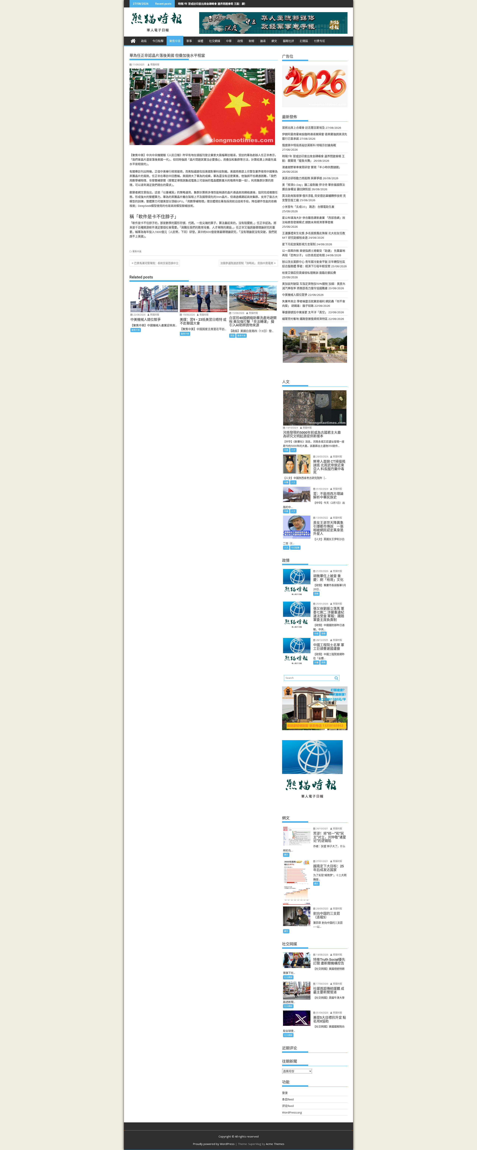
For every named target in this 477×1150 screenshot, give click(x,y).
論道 (263, 41)
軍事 (189, 41)
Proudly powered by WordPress (214, 1144)
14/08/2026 (322, 954)
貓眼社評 (288, 41)
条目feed (288, 1099)
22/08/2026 (139, 314)
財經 (251, 41)
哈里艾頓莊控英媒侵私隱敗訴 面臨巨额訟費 (309, 272)
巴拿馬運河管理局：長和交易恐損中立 (156, 263)
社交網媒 (214, 41)
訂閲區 (304, 41)
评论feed (288, 1106)
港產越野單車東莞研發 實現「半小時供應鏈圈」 (235, 3)
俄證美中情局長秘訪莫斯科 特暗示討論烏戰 (309, 145)
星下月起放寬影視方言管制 (299, 244)
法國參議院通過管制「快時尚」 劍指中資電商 (246, 263)
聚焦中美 (175, 41)
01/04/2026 (322, 1012)
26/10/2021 (322, 828)
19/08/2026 (188, 314)
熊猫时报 (154, 64)
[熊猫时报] (133, 40)
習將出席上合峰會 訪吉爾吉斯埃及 (303, 127)
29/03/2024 (322, 456)
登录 (285, 1093)
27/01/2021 (322, 861)
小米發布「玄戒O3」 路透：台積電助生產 (308, 206)
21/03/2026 (322, 571)
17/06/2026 (322, 983)
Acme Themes (275, 1144)
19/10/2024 (291, 427)
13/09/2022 (322, 517)
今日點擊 (158, 41)
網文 (274, 41)
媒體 (200, 41)
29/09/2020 (322, 908)
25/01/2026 (322, 603)
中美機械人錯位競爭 (294, 294)
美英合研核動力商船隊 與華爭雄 (302, 178)
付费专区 (319, 41)
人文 (293, 450)
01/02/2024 (322, 488)
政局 (144, 41)
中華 (229, 41)
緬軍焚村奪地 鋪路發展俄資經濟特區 (305, 319)
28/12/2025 (322, 640)
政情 (240, 41)
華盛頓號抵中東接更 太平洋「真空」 (305, 312)
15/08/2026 (238, 313)
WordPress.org (292, 1112)
